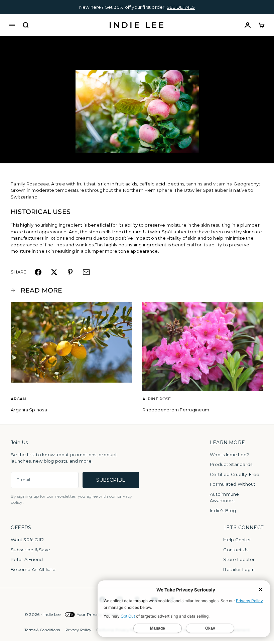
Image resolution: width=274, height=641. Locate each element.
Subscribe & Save (30, 549)
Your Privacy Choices (98, 614)
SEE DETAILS (181, 7)
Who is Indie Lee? (229, 454)
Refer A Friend (27, 559)
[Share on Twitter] (54, 272)
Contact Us (235, 549)
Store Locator (239, 559)
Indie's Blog (223, 510)
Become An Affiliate (33, 569)
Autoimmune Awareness (224, 497)
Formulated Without (233, 484)
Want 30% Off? (27, 539)
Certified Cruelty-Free (235, 474)
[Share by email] (86, 272)
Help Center (237, 539)
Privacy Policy (78, 630)
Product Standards (231, 464)
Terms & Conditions (42, 630)
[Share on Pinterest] (70, 272)
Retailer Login (239, 569)
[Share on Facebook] (38, 272)
